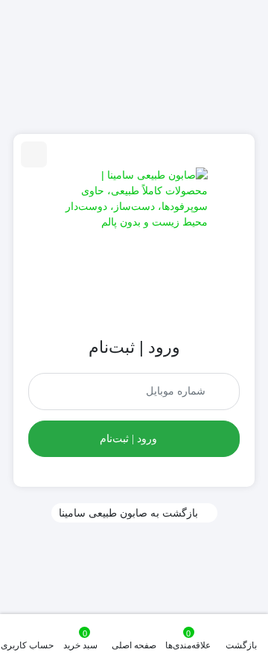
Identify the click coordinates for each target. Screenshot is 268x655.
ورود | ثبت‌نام (128, 438)
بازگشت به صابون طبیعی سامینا (128, 513)
